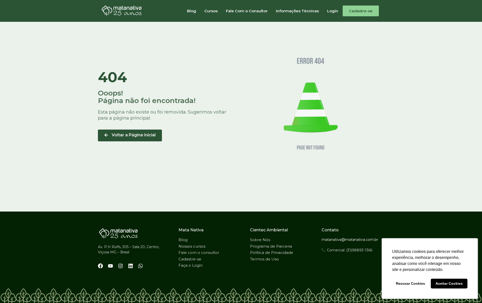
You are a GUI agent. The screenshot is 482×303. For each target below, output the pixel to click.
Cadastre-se (361, 11)
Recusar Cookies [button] (410, 283)
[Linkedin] (131, 266)
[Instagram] (120, 266)
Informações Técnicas (297, 11)
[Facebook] (100, 266)
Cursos (211, 11)
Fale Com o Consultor (247, 11)
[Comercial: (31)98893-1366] (323, 250)
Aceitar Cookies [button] (449, 283)
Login (332, 11)
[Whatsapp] (141, 266)
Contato (330, 230)
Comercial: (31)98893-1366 (349, 250)
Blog (191, 11)
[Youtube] (110, 266)
